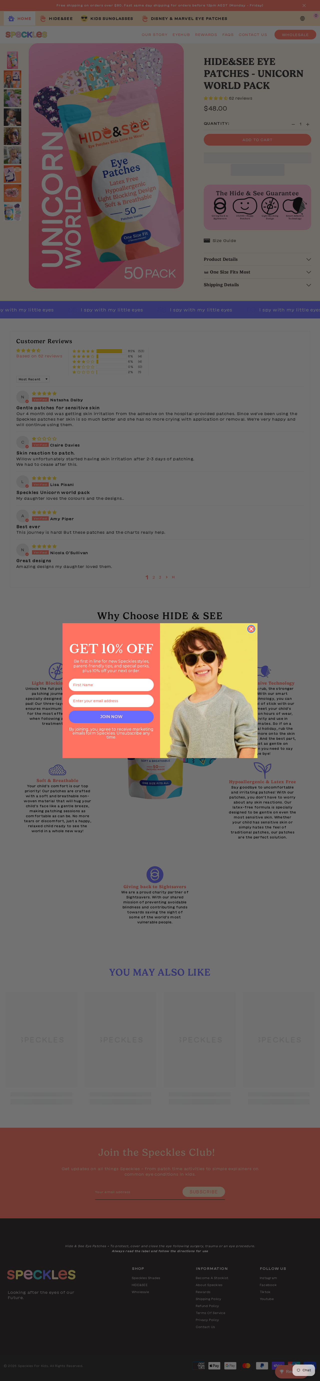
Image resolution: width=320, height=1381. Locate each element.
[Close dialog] (251, 629)
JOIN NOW (111, 716)
